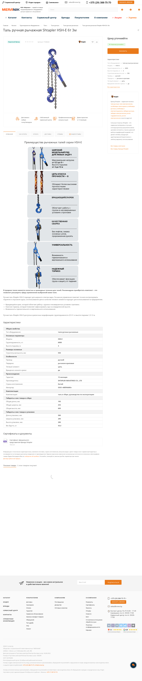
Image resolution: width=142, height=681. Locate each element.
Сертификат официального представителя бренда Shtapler (21, 441)
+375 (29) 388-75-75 (100, 2)
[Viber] (129, 625)
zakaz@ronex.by (74, 2)
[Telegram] (125, 625)
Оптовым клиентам (61, 608)
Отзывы (60, 134)
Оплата (35, 134)
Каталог (6, 598)
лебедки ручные (128, 111)
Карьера (88, 630)
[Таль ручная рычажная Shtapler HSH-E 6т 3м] (53, 77)
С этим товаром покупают (27, 465)
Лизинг (28, 629)
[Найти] (115, 9)
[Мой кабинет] (139, 2)
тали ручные (115, 104)
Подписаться (113, 582)
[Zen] (133, 625)
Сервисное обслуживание (34, 614)
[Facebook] (113, 625)
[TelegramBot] (121, 625)
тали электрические (126, 104)
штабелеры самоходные (119, 106)
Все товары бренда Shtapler (119, 149)
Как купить (23, 134)
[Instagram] (117, 625)
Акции (6, 602)
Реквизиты (89, 602)
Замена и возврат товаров (34, 617)
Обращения (30, 620)
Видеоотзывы (76, 134)
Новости (88, 614)
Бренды (6, 606)
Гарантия (29, 611)
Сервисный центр (10, 610)
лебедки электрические (118, 113)
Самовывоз (30, 605)
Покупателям (32, 598)
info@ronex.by (39, 665)
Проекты (89, 608)
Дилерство (58, 605)
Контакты (7, 615)
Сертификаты (90, 605)
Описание (9, 134)
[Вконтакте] (109, 625)
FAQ (27, 626)
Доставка (48, 134)
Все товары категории (118, 146)
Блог (87, 617)
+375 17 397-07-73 (51, 672)
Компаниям (60, 598)
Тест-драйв (29, 623)
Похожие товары (9, 465)
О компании (91, 598)
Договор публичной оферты (11, 458)
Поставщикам (59, 602)
